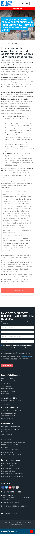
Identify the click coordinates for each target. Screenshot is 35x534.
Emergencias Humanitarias (10, 427)
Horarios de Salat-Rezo (8, 413)
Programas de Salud (8, 452)
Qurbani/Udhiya (6, 434)
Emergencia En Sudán (9, 466)
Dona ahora (17, 9)
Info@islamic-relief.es (25, 356)
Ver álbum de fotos (17, 290)
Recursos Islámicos (7, 418)
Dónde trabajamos (7, 388)
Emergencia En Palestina (9, 463)
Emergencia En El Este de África (12, 473)
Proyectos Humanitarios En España (13, 442)
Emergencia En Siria (8, 471)
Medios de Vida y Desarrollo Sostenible (14, 455)
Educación (4, 447)
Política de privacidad (8, 391)
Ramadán (4, 432)
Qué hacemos (6, 386)
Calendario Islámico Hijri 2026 (11, 410)
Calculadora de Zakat (8, 415)
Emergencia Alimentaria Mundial (12, 476)
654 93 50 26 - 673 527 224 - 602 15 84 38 (16, 506)
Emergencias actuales (8, 381)
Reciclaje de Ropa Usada (9, 444)
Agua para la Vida (7, 439)
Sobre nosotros (6, 383)
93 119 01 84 (7, 503)
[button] (27, 3)
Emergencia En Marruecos (10, 468)
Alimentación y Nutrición (9, 450)
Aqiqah (3, 437)
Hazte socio (5, 394)
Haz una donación (7, 378)
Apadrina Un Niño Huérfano (10, 429)
